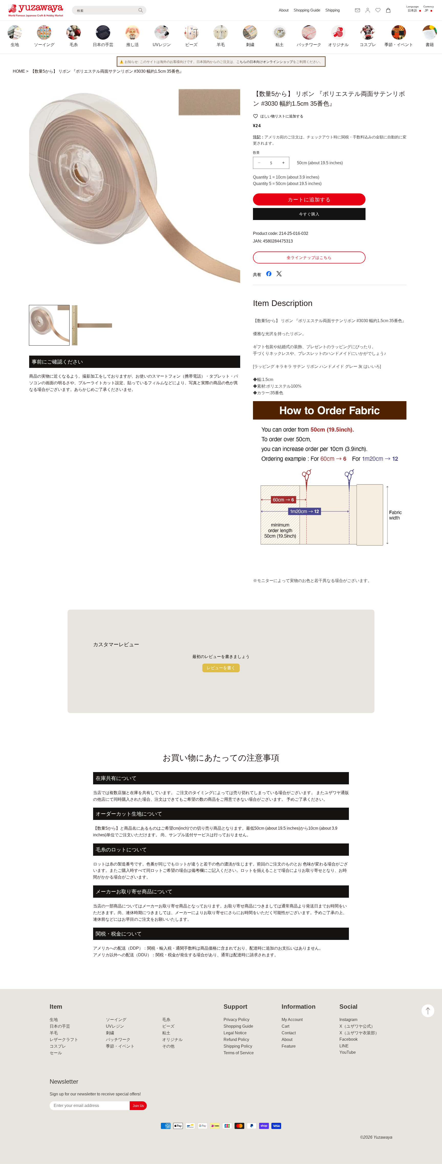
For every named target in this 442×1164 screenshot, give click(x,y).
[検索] (140, 10)
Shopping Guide (307, 10)
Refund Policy (236, 1039)
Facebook (348, 1039)
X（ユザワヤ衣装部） (359, 1033)
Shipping (332, 10)
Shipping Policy (238, 1046)
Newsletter (64, 1081)
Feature (289, 1046)
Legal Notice (235, 1033)
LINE (344, 1046)
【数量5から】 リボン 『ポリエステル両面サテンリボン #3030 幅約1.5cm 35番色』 (107, 71)
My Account (292, 1019)
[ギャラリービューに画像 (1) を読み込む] (49, 325)
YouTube (347, 1052)
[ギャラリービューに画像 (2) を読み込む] (92, 325)
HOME (19, 71)
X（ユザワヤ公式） (357, 1026)
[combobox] (109, 10)
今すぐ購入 (309, 214)
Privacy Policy (236, 1019)
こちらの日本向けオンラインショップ (264, 62)
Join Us (138, 1106)
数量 (256, 153)
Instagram (348, 1019)
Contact (289, 1033)
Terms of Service (239, 1053)
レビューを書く (221, 668)
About (284, 10)
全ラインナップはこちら (309, 257)
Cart (285, 1026)
